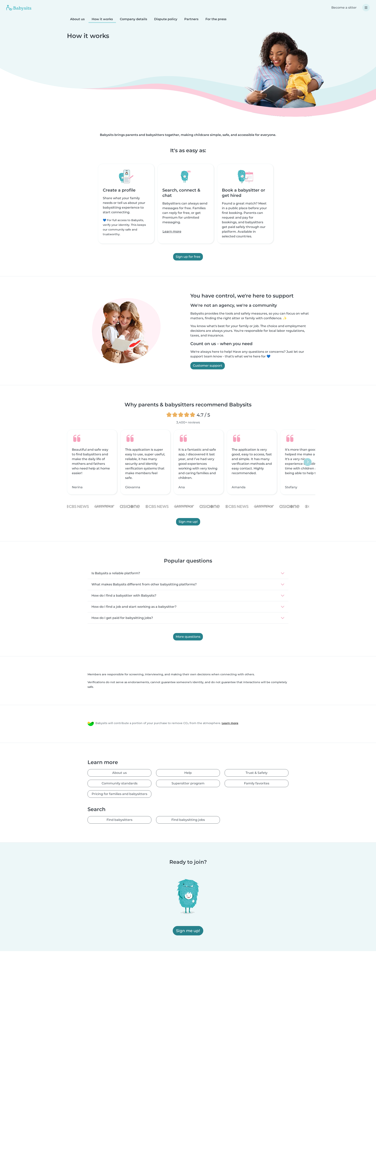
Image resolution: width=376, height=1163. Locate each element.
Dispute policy (165, 19)
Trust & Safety (257, 773)
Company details (133, 19)
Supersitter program (188, 783)
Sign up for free (188, 257)
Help (188, 773)
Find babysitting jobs (188, 820)
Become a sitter (344, 7)
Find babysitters (119, 820)
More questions (188, 636)
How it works (102, 19)
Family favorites (256, 783)
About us (77, 19)
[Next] (308, 462)
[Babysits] (18, 7)
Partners (191, 19)
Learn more (172, 231)
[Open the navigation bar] (366, 7)
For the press (215, 19)
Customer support (207, 365)
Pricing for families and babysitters (119, 794)
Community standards (119, 783)
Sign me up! (188, 522)
